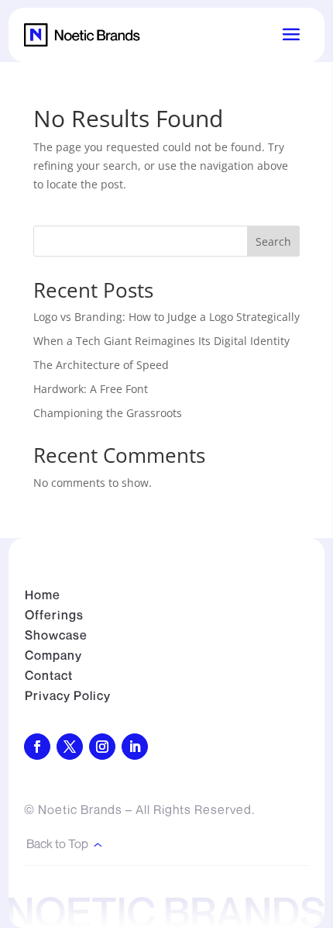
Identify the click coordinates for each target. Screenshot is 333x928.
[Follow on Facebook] (37, 746)
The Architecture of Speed (101, 364)
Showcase (56, 635)
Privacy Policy (68, 695)
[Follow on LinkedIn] (135, 746)
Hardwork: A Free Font (90, 388)
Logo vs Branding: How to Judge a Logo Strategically (166, 316)
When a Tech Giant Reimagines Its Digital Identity (161, 340)
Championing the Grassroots (107, 412)
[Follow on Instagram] (102, 746)
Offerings (54, 615)
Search (273, 241)
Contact (49, 675)
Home (42, 594)
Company (53, 655)
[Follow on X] (70, 746)
